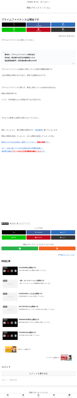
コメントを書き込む (38, 373)
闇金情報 (6, 223)
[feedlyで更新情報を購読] (20, 248)
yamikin (13, 223)
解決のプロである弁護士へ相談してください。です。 (26, 142)
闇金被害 (38, 130)
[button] (63, 30)
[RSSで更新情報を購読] (57, 248)
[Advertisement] (16, 173)
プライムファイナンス (24, 223)
